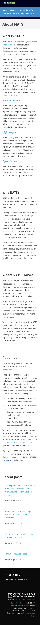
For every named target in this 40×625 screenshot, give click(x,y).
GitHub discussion (11, 442)
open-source (7, 44)
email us (26, 442)
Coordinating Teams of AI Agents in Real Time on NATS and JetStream (19, 514)
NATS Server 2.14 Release (16, 553)
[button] (36, 3)
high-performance (18, 41)
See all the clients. (10, 95)
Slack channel (25, 439)
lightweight (32, 41)
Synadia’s (33, 405)
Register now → (27, 13)
